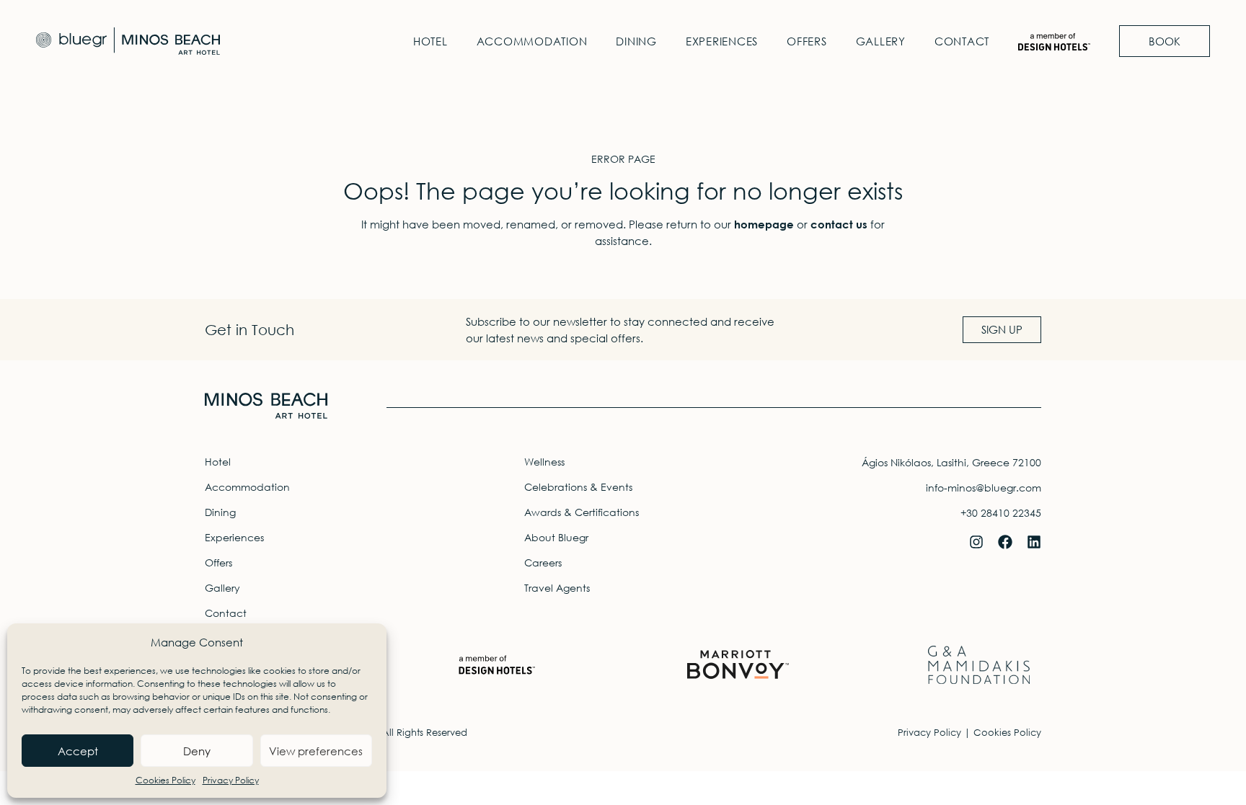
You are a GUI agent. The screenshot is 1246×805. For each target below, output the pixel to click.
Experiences (722, 41)
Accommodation (532, 41)
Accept (78, 751)
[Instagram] (976, 542)
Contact (961, 41)
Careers (543, 562)
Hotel (430, 41)
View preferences (316, 751)
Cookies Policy (165, 780)
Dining (636, 41)
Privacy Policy (231, 780)
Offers (807, 41)
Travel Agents (557, 588)
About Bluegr (556, 537)
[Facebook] (1005, 542)
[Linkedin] (1034, 542)
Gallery (881, 41)
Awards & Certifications (581, 512)
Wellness (544, 461)
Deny (197, 751)
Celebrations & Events (578, 487)
